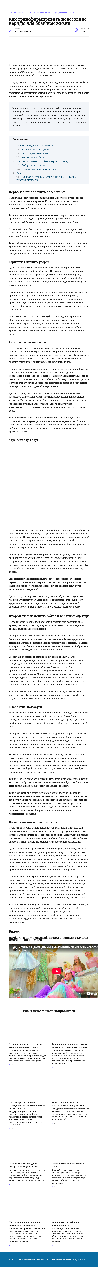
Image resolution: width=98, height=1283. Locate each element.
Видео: (20, 173)
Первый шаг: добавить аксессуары (36, 145)
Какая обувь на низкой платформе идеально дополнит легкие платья (27, 1105)
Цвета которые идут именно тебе (68, 1165)
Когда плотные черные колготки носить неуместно (68, 1103)
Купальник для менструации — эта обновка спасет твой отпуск (27, 1045)
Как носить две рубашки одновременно (66, 1223)
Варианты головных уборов (36, 150)
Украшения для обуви (33, 157)
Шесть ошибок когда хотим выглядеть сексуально (24, 1223)
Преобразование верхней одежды (39, 169)
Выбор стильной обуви (33, 165)
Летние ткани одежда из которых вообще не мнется (24, 1165)
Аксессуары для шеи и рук (35, 153)
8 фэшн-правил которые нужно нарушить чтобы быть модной (70, 1045)
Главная (12, 13)
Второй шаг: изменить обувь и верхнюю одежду (43, 161)
